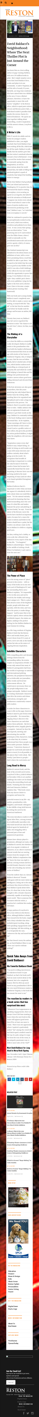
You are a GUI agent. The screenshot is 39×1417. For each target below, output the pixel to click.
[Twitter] (28, 1414)
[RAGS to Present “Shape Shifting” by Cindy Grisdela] (20, 1161)
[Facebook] (23, 1414)
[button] (6, 2)
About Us (11, 1324)
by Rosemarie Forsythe (19, 1113)
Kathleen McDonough (24, 36)
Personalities (13, 1287)
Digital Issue (13, 1306)
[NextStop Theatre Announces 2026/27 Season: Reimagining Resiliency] (20, 1144)
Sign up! (10, 1382)
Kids (10, 1279)
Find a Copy (12, 1309)
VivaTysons (12, 1341)
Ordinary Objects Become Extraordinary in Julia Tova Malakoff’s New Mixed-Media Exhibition (19, 1133)
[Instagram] (32, 1414)
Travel (10, 1292)
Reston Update (13, 1284)
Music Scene (13, 1281)
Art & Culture (11, 1110)
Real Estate (12, 1326)
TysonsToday (13, 1343)
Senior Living (13, 1289)
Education (12, 1271)
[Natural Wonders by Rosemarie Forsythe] (20, 1102)
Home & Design (14, 1276)
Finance (11, 1274)
